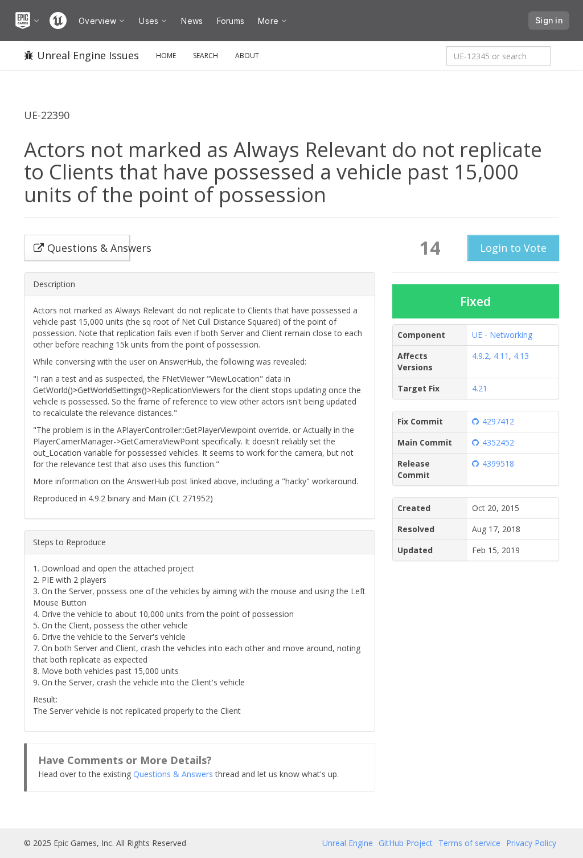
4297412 (498, 421)
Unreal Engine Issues (88, 55)
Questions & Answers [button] (88, 248)
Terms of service (469, 842)
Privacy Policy (531, 842)
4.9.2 (480, 355)
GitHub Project (406, 842)
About (247, 55)
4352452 (498, 442)
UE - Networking (502, 334)
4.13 (521, 355)
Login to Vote (513, 248)
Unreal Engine (347, 842)
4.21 (479, 388)
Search (205, 55)
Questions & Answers (173, 774)
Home (166, 55)
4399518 (498, 463)
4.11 (501, 355)
